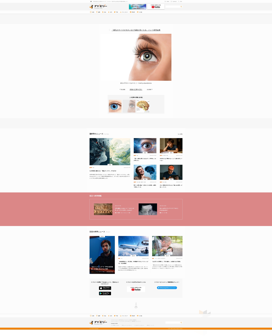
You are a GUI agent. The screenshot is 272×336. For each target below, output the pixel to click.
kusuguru (113, 323)
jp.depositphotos (147, 83)
